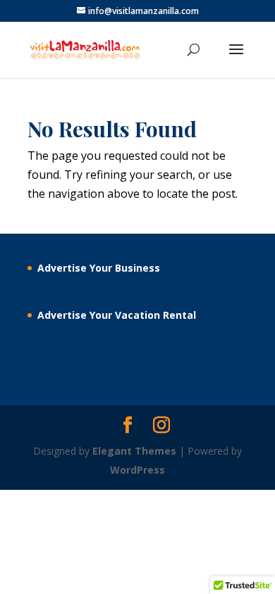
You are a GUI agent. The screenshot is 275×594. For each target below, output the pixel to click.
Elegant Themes (134, 450)
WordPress (137, 469)
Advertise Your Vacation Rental (116, 315)
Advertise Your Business (98, 267)
